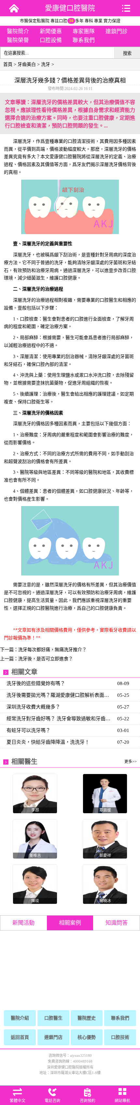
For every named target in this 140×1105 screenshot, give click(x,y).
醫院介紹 (20, 1018)
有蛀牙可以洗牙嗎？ (28, 730)
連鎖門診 (116, 31)
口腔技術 (120, 1037)
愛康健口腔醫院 (70, 8)
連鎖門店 (53, 1037)
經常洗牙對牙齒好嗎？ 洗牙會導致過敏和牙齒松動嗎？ (60, 718)
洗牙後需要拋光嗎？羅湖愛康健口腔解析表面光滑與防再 (60, 695)
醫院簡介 (18, 31)
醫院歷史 (86, 1018)
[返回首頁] (14, 8)
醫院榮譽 (18, 40)
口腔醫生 (53, 1018)
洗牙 (45, 64)
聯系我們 (84, 40)
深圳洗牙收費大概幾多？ (33, 706)
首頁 (7, 64)
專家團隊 (84, 31)
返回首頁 (20, 1037)
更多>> (130, 761)
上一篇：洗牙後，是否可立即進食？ (36, 658)
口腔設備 (51, 40)
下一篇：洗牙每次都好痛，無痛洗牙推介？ (43, 649)
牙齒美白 (27, 64)
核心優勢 (86, 1037)
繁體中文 (17, 1100)
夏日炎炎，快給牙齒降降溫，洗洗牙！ (48, 742)
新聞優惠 (51, 31)
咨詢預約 (87, 1100)
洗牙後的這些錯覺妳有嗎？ (36, 683)
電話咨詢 (52, 1100)
